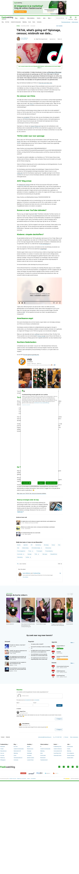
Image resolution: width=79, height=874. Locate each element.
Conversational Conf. (58, 751)
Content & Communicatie (16, 22)
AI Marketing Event (57, 746)
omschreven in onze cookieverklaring (41, 402)
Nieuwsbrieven (3, 751)
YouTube (27, 557)
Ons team (2, 755)
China (59, 545)
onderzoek (19, 173)
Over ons (2, 753)
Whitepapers (3, 759)
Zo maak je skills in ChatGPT (37, 644)
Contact (1, 748)
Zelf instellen (25, 483)
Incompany (29, 755)
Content (68, 748)
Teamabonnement (44, 759)
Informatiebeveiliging (36, 547)
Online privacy (48, 547)
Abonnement (42, 757)
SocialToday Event (57, 753)
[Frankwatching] (7, 17)
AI (40, 746)
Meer (49, 18)
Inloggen (75, 19)
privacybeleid (27, 700)
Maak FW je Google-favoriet (41, 39)
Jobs (44, 18)
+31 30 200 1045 (58, 737)
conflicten (37, 334)
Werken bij (2, 757)
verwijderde (26, 117)
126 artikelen (25, 577)
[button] (71, 594)
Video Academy (30, 18)
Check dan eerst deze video (45, 83)
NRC (18, 226)
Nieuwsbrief (71, 19)
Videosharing (19, 557)
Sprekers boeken (30, 757)
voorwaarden (36, 700)
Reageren (59, 719)
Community (39, 22)
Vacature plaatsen (70, 755)
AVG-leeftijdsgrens (45, 243)
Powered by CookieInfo (26, 404)
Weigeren (41, 483)
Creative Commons (12, 778)
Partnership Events (57, 755)
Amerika (18, 545)
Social (29, 22)
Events (38, 18)
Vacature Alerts (70, 757)
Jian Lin (32, 103)
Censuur (53, 545)
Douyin (18, 141)
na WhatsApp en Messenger (54, 72)
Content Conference (58, 748)
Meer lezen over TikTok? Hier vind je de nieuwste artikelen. (31, 493)
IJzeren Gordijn (41, 336)
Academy (22, 18)
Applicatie (26, 545)
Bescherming (38, 545)
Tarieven (66, 737)
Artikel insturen (75, 22)
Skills (41, 753)
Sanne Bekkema (24, 38)
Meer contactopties (74, 737)
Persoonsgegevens (21, 551)
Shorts (34, 22)
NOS (36, 214)
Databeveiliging (25, 547)
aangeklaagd (43, 248)
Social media (19, 554)
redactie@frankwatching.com (45, 737)
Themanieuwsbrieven (65, 22)
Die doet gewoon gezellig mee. (31, 354)
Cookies (28, 778)
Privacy (29, 551)
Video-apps (44, 554)
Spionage (29, 554)
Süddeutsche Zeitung (24, 184)
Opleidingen (29, 753)
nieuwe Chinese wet (36, 126)
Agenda (28, 746)
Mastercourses (30, 748)
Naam (18, 702)
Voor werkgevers (70, 753)
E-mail (34, 702)
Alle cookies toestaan (51, 483)
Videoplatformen (53, 554)
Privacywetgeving (49, 551)
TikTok (36, 554)
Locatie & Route (30, 759)
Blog (16, 18)
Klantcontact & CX (17, 751)
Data (18, 547)
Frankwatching (24, 39)
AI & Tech (7, 22)
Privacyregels (39, 551)
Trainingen (29, 751)
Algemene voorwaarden (21, 778)
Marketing (24, 22)
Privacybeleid (33, 778)
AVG (31, 545)
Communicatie (70, 746)
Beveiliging (46, 545)
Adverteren (2, 746)
